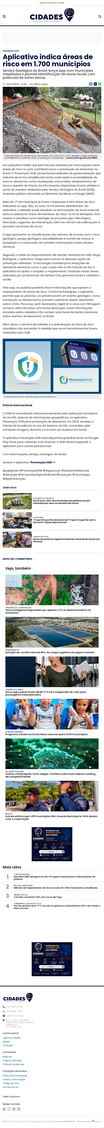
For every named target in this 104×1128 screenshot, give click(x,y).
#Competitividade (14, 771)
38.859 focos (20, 895)
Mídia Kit (7, 1056)
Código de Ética (11, 1083)
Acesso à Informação (14, 1079)
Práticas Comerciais (13, 1064)
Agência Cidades (11, 1037)
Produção (8, 1045)
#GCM (8, 813)
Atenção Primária (14, 732)
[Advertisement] (52, 38)
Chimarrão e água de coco (28, 903)
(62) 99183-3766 (14, 1011)
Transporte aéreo (14, 689)
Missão (6, 1041)
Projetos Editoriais (12, 1060)
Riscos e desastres (23, 885)
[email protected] (15, 1016)
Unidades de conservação (18, 607)
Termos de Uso (11, 1087)
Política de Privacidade (15, 1075)
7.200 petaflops (22, 874)
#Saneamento (12, 650)
